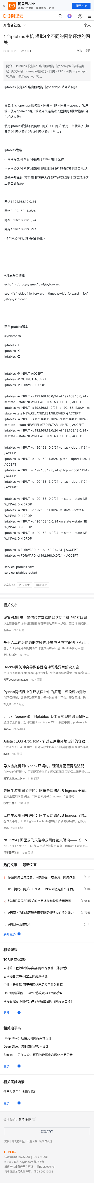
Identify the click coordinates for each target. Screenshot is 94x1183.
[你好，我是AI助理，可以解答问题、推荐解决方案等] (69, 16)
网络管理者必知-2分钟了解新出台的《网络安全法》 (38, 1001)
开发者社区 (18, 1141)
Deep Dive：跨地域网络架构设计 (26, 1046)
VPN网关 (24, 585)
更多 (6, 1012)
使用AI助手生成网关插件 (20, 1091)
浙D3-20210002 (43, 1171)
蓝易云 (7, 630)
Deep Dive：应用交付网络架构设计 (27, 1038)
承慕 (6, 828)
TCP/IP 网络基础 (14, 959)
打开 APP (81, 6)
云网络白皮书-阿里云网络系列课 (25, 976)
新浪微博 (25, 1119)
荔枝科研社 (10, 655)
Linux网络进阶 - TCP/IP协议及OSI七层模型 (32, 993)
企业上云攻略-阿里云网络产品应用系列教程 (33, 984)
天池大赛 (32, 1141)
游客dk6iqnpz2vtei (14, 778)
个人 (87, 25)
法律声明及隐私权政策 (17, 1157)
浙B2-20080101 (46, 1166)
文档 (7, 1141)
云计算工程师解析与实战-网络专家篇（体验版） (36, 968)
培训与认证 (45, 1141)
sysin (6, 753)
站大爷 (7, 704)
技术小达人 (10, 803)
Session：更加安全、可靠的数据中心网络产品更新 (38, 1054)
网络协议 (41, 585)
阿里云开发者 (11, 852)
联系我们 (47, 1131)
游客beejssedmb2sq (15, 679)
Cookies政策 (40, 1157)
